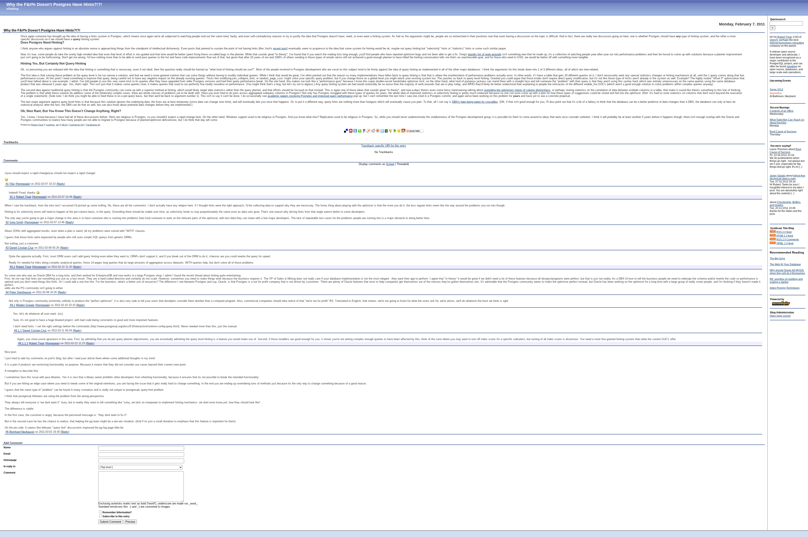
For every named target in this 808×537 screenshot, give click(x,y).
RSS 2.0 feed (784, 232)
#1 (7, 183)
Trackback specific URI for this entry (383, 145)
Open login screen (780, 315)
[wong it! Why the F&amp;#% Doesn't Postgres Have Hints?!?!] (403, 131)
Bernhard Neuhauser (21, 431)
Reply (60, 183)
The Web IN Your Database (785, 264)
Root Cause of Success (783, 131)
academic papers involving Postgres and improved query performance (310, 96)
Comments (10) (76, 125)
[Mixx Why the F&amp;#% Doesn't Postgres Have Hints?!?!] (350, 131)
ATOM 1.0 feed (784, 235)
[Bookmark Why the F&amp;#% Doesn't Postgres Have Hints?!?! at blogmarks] (394, 131)
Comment (9, 472)
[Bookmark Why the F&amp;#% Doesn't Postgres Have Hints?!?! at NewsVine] (386, 131)
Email (7, 453)
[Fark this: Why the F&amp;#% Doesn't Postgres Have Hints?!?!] (364, 131)
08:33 (65, 125)
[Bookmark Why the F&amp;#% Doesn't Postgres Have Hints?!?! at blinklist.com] (378, 131)
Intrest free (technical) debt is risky (787, 177)
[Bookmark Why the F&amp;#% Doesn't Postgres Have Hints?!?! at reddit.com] (373, 131)
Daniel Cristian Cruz (21, 247)
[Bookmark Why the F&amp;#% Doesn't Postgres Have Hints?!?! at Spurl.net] (382, 131)
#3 (7, 247)
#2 (7, 222)
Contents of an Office (781, 111)
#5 (7, 431)
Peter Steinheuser (20, 292)
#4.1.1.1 (23, 343)
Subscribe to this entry (116, 516)
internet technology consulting (787, 42)
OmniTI (774, 39)
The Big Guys (777, 258)
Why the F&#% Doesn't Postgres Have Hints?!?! (54, 4)
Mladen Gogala (25, 305)
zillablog (12, 8)
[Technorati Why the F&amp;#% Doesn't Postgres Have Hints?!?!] (360, 131)
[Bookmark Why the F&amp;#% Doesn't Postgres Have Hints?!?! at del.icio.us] (346, 131)
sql (57, 125)
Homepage (22, 183)
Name (7, 447)
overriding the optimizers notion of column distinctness (517, 90)
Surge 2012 (776, 89)
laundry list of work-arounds (484, 54)
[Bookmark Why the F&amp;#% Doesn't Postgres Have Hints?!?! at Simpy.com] (390, 131)
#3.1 (12, 266)
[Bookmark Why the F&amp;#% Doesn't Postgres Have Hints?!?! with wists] (399, 131)
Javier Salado (777, 175)
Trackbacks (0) (93, 125)
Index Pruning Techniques (785, 287)
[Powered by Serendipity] (782, 304)
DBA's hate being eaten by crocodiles (475, 101)
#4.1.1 (18, 330)
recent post (280, 48)
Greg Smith (16, 222)
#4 (7, 292)
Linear (390, 164)
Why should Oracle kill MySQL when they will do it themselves (787, 272)
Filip (12, 183)
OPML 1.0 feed (784, 243)
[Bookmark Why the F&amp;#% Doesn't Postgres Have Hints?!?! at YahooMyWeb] (368, 131)
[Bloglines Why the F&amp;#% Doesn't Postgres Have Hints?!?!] (355, 131)
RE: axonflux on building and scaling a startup (786, 281)
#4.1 (12, 305)
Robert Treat (37, 125)
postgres (50, 125)
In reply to (9, 466)
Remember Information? (117, 512)
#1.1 (12, 196)
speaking (792, 66)
